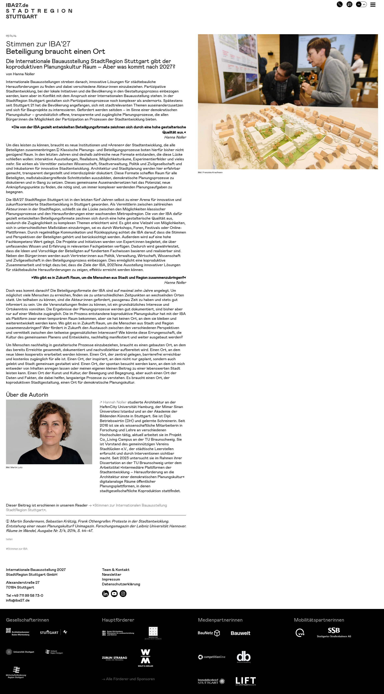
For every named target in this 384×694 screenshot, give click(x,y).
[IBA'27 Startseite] (39, 5)
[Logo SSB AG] (334, 633)
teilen (9, 539)
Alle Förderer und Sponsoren (130, 679)
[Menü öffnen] (373, 4)
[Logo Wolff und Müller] (145, 658)
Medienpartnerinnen (220, 620)
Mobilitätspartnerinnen (319, 620)
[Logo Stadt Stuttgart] (53, 632)
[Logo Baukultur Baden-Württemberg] (153, 633)
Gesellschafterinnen (27, 620)
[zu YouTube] (114, 593)
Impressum (111, 579)
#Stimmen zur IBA (17, 548)
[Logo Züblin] (114, 658)
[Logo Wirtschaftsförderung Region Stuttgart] (16, 672)
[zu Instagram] (123, 593)
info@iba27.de (18, 600)
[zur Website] (54, 651)
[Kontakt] (339, 3)
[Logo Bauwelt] (240, 633)
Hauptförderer (118, 620)
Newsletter (111, 575)
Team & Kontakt (116, 570)
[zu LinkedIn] (105, 593)
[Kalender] (349, 3)
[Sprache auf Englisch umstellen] (361, 3)
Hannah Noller (115, 402)
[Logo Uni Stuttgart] (20, 652)
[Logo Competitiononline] (211, 657)
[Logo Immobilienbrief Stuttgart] (211, 681)
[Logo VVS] (300, 633)
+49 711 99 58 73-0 (27, 596)
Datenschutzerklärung (121, 584)
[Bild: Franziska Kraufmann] (288, 101)
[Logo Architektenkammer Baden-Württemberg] (17, 632)
